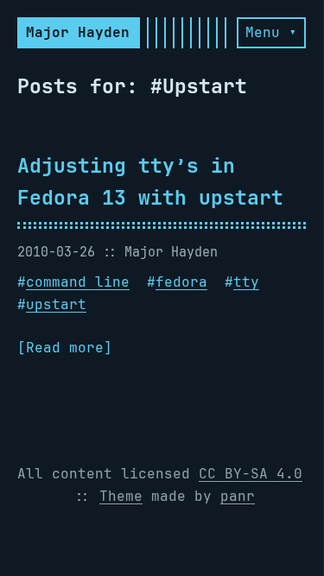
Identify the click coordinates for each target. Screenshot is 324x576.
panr (237, 496)
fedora (181, 282)
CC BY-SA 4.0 (250, 474)
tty (246, 282)
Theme (121, 496)
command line (78, 282)
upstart (56, 304)
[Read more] (64, 348)
